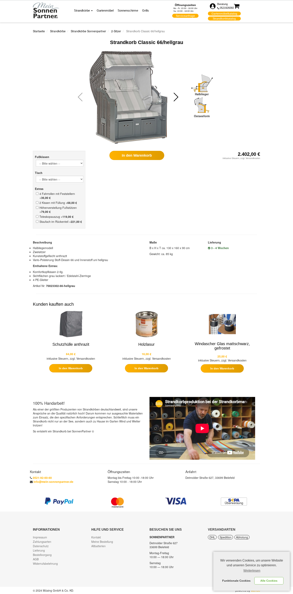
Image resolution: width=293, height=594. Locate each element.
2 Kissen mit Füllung (58, 203)
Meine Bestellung (102, 542)
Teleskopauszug (56, 217)
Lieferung (39, 550)
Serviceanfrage (185, 15)
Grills (145, 10)
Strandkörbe (82, 10)
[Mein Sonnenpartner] (46, 10)
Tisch (38, 173)
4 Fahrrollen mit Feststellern (57, 196)
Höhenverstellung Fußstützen (58, 210)
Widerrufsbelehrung (45, 564)
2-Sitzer (116, 31)
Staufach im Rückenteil (60, 222)
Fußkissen (42, 157)
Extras (39, 189)
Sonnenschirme (128, 10)
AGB (36, 559)
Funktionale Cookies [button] (236, 580)
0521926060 (227, 7)
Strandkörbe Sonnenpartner (88, 31)
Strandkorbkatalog (224, 18)
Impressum (40, 537)
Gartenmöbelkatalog (224, 13)
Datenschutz (41, 546)
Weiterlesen (251, 570)
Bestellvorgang (42, 555)
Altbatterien (98, 546)
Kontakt (96, 537)
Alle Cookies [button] (268, 580)
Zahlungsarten (42, 542)
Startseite (39, 31)
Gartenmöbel (105, 10)
